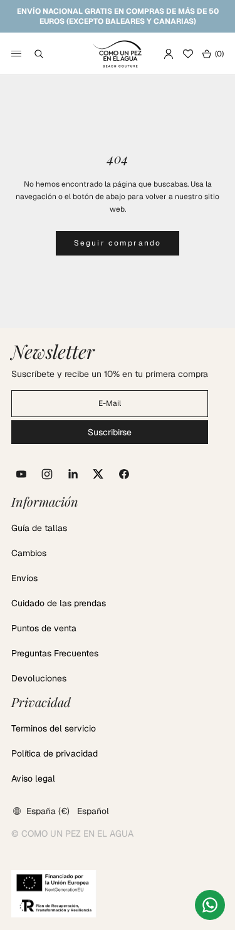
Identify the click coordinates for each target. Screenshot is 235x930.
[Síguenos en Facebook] (124, 474)
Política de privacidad (54, 753)
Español (93, 811)
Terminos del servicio (53, 728)
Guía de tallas (39, 528)
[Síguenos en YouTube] (21, 474)
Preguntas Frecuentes (54, 653)
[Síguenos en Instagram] (47, 474)
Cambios (28, 553)
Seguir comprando (118, 243)
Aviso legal (33, 778)
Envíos (24, 578)
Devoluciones (38, 678)
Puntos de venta (43, 628)
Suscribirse (110, 432)
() (213, 54)
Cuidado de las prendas (58, 603)
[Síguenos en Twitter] (98, 474)
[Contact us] (210, 905)
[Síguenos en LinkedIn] (73, 474)
